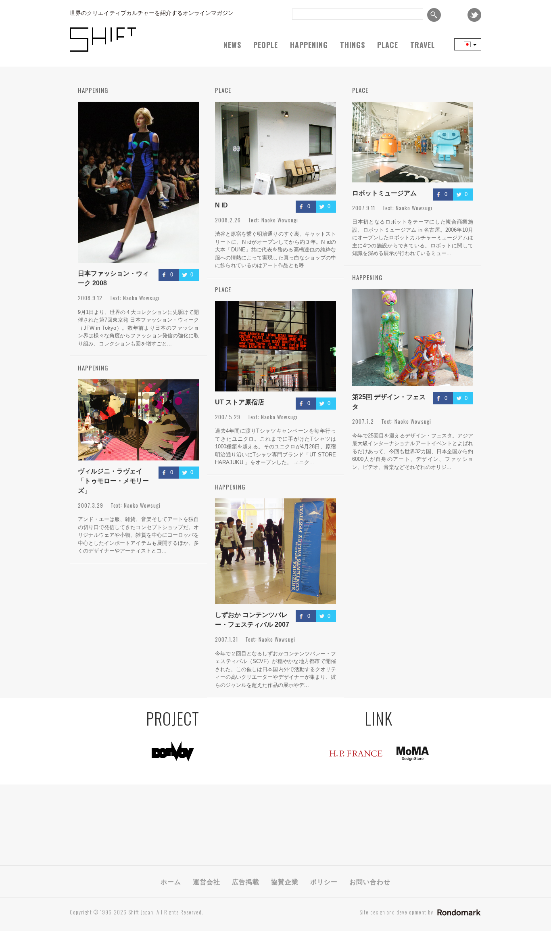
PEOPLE (265, 45)
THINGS (352, 45)
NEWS (232, 45)
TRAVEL (422, 45)
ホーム (171, 881)
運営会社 (206, 881)
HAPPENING (309, 45)
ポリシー (324, 881)
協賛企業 (284, 881)
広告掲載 (245, 881)
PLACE (387, 45)
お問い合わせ (369, 881)
